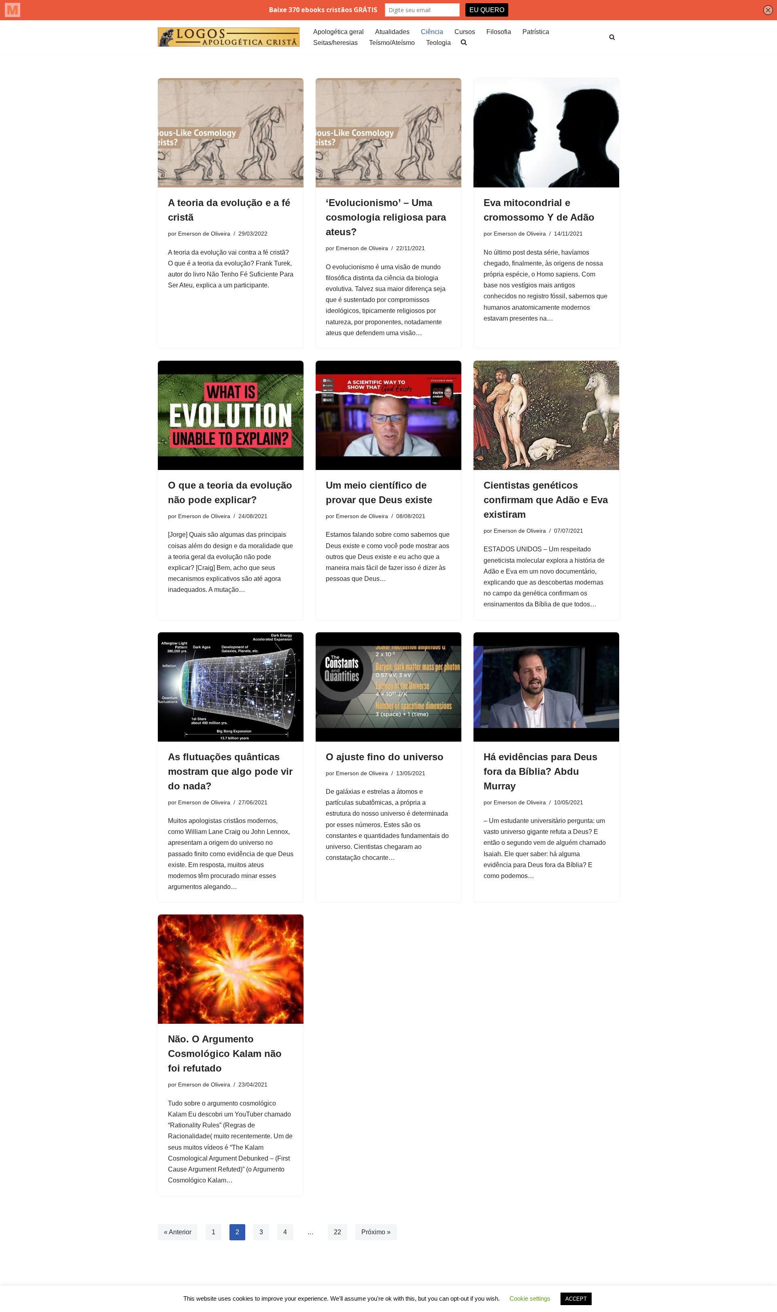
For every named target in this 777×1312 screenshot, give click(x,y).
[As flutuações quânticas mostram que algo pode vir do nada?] (231, 687)
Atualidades (392, 31)
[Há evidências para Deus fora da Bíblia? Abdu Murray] (546, 687)
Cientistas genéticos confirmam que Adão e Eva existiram (546, 500)
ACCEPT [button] (576, 1299)
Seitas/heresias (335, 42)
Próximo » (376, 1232)
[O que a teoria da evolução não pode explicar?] (231, 415)
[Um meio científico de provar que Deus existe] (388, 415)
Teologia (438, 42)
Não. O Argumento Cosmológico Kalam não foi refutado (225, 1053)
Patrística (535, 31)
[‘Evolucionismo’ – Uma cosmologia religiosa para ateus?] (388, 132)
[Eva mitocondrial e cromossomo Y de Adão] (546, 132)
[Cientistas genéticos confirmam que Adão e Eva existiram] (546, 415)
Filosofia (498, 31)
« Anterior (177, 1232)
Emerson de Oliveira (204, 233)
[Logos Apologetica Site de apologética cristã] (228, 37)
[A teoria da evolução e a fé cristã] (231, 132)
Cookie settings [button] (530, 1298)
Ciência (432, 31)
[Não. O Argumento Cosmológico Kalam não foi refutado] (231, 969)
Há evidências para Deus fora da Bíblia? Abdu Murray (540, 771)
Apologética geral (338, 31)
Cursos (464, 31)
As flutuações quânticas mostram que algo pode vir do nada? (230, 771)
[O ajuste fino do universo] (388, 687)
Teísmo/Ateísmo (392, 42)
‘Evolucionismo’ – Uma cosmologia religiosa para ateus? (386, 217)
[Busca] (612, 37)
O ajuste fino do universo (385, 756)
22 (337, 1232)
